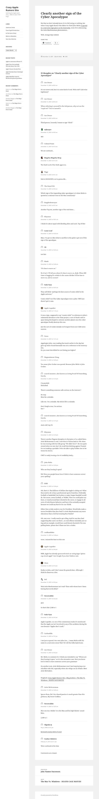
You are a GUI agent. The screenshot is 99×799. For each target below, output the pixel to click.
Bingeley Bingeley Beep (52, 158)
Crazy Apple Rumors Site (12, 9)
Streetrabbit (48, 596)
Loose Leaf (48, 231)
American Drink (10, 27)
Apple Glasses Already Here (13, 69)
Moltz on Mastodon (11, 36)
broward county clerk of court (51, 732)
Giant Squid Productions (12, 30)
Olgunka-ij (48, 725)
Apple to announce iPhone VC (14, 61)
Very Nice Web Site (11, 39)
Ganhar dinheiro (50, 739)
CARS (66, 56)
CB (45, 247)
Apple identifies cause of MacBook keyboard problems (14, 77)
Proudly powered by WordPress (49, 795)
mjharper (47, 130)
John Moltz (59, 56)
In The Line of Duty (11, 33)
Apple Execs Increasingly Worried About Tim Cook (12, 65)
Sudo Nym (48, 285)
